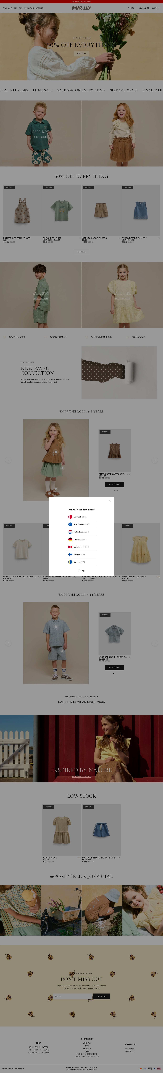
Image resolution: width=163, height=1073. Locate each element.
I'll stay (81, 571)
